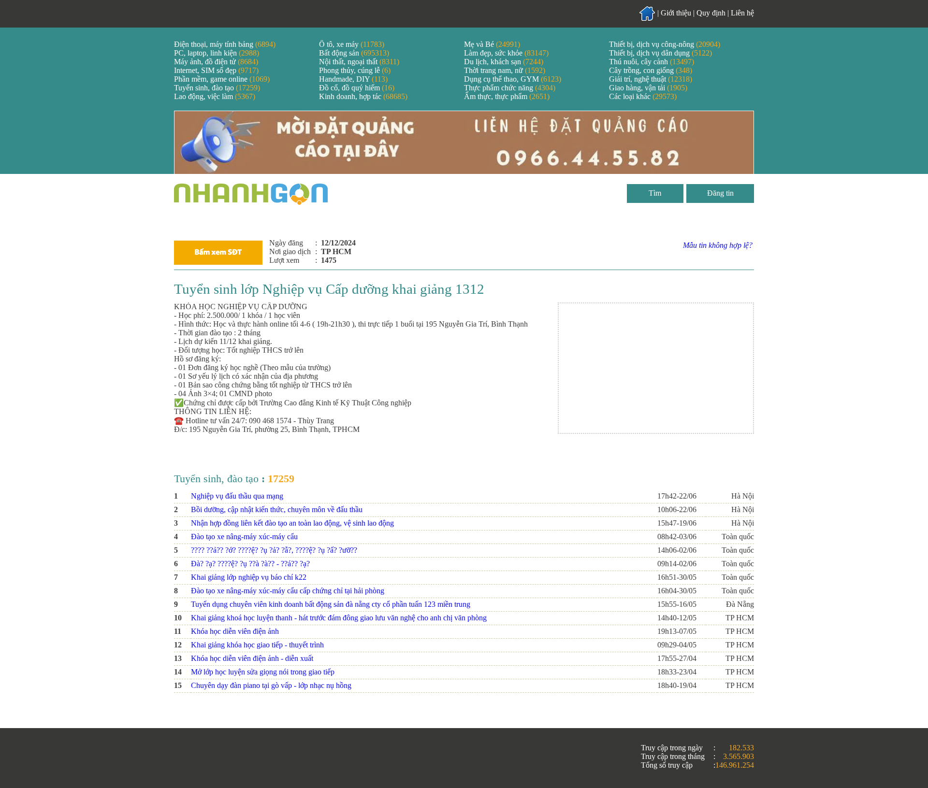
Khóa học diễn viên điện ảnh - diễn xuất (252, 658)
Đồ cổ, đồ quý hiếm (356, 88)
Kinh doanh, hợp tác (363, 96)
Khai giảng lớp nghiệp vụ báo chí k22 (248, 577)
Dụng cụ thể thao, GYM (512, 79)
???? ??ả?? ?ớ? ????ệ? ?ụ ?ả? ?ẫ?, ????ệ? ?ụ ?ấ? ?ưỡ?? (274, 550)
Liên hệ (742, 13)
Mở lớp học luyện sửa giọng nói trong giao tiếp (262, 672)
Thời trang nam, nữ (504, 70)
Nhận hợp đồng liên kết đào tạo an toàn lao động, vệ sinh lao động (292, 523)
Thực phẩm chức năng (509, 88)
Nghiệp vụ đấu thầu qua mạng (237, 496)
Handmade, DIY (353, 79)
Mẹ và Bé (492, 44)
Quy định (710, 13)
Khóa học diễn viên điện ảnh (235, 631)
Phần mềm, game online (222, 79)
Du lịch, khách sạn (503, 61)
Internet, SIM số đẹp (216, 70)
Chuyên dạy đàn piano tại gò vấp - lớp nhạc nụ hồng (271, 685)
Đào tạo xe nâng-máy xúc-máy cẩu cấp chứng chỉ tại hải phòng (287, 591)
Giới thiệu (676, 13)
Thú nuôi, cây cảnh (651, 61)
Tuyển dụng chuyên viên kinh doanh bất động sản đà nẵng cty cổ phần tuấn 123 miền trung (330, 604)
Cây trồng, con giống (650, 70)
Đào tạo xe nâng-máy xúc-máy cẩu (244, 536)
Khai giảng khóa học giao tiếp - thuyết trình (257, 645)
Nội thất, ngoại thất (359, 61)
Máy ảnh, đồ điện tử (216, 61)
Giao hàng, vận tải (648, 88)
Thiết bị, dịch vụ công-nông (664, 44)
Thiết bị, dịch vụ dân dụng (660, 53)
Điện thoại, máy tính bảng (225, 44)
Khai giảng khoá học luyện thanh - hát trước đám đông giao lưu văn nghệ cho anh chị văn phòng (339, 618)
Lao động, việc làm (214, 96)
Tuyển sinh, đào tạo (217, 88)
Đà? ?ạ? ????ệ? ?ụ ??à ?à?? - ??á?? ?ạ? (250, 563)
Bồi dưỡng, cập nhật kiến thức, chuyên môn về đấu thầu (276, 509)
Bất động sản (354, 53)
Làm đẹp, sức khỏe (506, 53)
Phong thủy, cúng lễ (355, 70)
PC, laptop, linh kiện (216, 53)
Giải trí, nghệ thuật (650, 79)
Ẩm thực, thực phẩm (507, 96)
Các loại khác (643, 96)
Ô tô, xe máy (351, 44)
